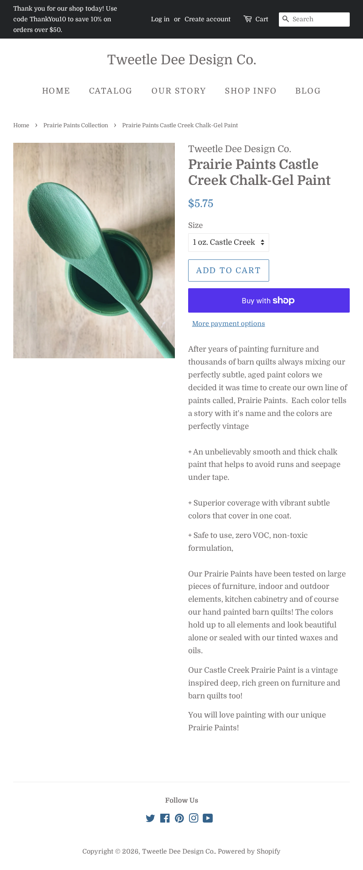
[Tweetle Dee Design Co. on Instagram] (193, 819)
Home (56, 90)
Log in (160, 19)
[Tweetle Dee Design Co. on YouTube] (208, 819)
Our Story (178, 90)
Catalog (111, 90)
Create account (208, 19)
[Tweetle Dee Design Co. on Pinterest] (179, 819)
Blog (308, 90)
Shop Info (251, 90)
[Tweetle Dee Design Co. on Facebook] (165, 819)
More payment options (228, 324)
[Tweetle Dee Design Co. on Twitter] (150, 819)
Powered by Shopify (249, 851)
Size (195, 225)
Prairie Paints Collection (75, 125)
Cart (261, 19)
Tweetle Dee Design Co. (181, 59)
